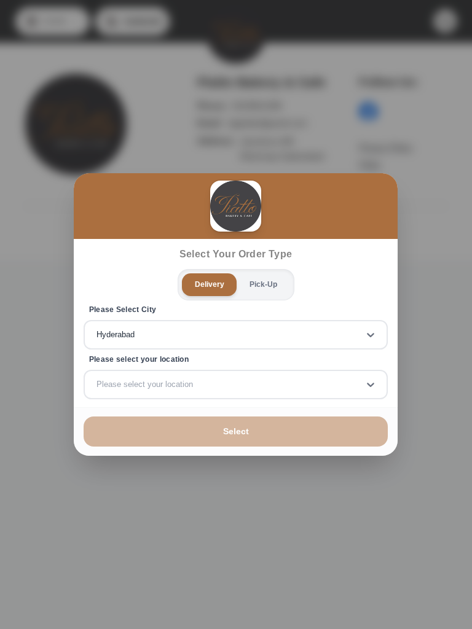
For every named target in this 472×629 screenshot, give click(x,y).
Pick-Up (263, 284)
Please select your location (139, 359)
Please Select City (123, 309)
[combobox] (97, 334)
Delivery (209, 284)
